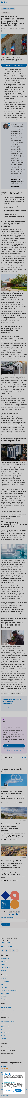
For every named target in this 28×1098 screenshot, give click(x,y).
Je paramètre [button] (10, 1090)
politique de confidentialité (9, 1082)
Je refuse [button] (22, 1074)
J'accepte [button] (18, 1090)
